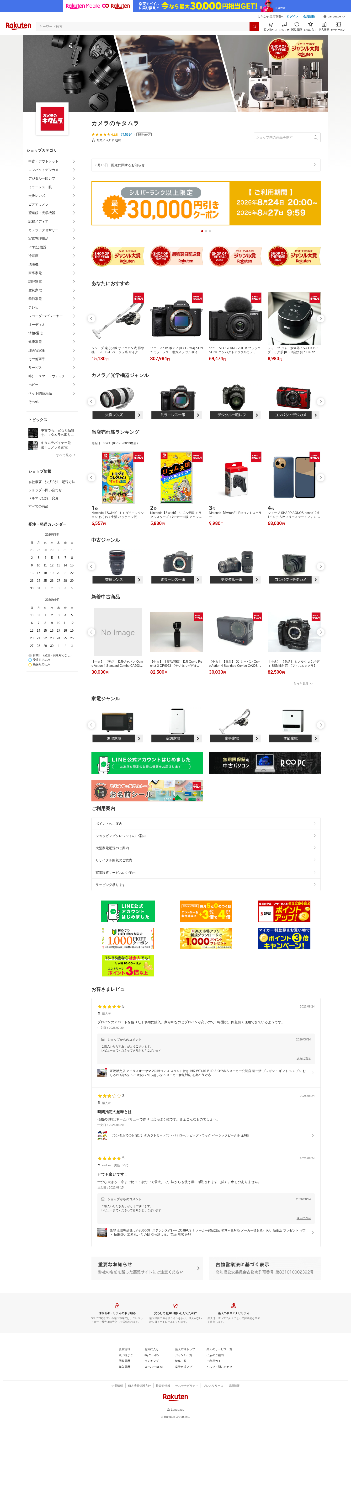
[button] (334, 17)
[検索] (254, 26)
